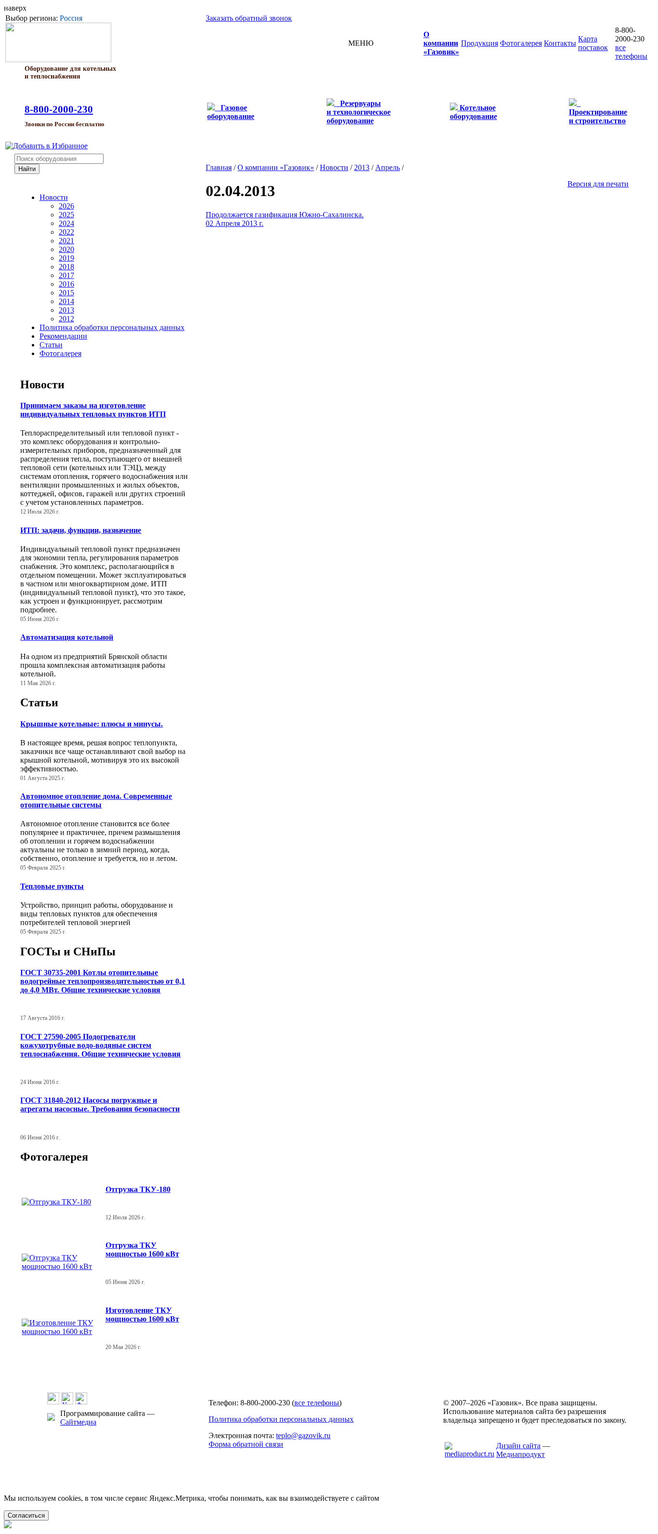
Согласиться (26, 1515)
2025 (66, 215)
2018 (66, 267)
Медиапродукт (520, 1454)
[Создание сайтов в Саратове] (469, 1454)
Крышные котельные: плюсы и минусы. (91, 724)
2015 (66, 293)
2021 (66, 241)
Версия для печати (598, 184)
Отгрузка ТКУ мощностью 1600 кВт (142, 1249)
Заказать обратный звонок (249, 18)
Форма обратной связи (246, 1444)
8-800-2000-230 (59, 109)
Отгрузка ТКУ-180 (138, 1189)
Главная (219, 167)
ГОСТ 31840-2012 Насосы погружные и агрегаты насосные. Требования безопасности (100, 1104)
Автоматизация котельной (66, 637)
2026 (66, 206)
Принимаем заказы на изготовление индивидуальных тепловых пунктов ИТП (93, 409)
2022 (66, 232)
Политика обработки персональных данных (111, 327)
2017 (66, 275)
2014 (66, 301)
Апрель (387, 167)
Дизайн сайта (518, 1445)
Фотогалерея (60, 353)
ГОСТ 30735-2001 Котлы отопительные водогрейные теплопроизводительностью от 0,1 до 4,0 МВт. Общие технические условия (102, 981)
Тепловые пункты (52, 886)
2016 (66, 284)
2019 (66, 258)
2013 (66, 310)
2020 (66, 249)
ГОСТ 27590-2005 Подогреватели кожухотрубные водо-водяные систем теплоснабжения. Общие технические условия (100, 1045)
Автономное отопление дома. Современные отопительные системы (96, 800)
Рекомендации (63, 336)
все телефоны (631, 51)
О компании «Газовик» (275, 167)
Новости (53, 197)
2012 (66, 319)
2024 (66, 223)
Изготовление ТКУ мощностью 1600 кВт (142, 1314)
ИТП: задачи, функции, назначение (80, 530)
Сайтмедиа (78, 1422)
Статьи (51, 345)
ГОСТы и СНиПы (68, 951)
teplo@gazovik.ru (303, 1435)
